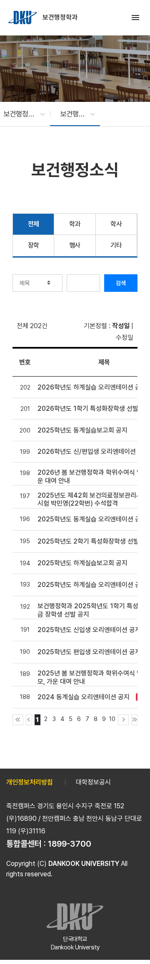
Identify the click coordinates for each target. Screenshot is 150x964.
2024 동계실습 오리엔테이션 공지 (84, 697)
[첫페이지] (17, 719)
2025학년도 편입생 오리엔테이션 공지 (89, 652)
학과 (74, 224)
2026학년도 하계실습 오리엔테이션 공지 (92, 387)
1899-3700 (69, 844)
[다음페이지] (123, 719)
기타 (116, 245)
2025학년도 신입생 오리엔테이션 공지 (89, 630)
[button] (20, 114)
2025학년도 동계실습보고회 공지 (83, 430)
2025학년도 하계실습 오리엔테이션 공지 (92, 585)
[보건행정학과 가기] (23, 17)
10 (112, 718)
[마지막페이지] (134, 719)
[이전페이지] (29, 719)
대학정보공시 (93, 782)
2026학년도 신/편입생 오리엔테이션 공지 (93, 451)
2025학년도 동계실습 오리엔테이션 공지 (92, 519)
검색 (121, 283)
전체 (33, 224)
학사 (116, 224)
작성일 (121, 326)
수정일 (124, 338)
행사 (74, 245)
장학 (33, 245)
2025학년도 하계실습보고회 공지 (83, 563)
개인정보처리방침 (29, 782)
